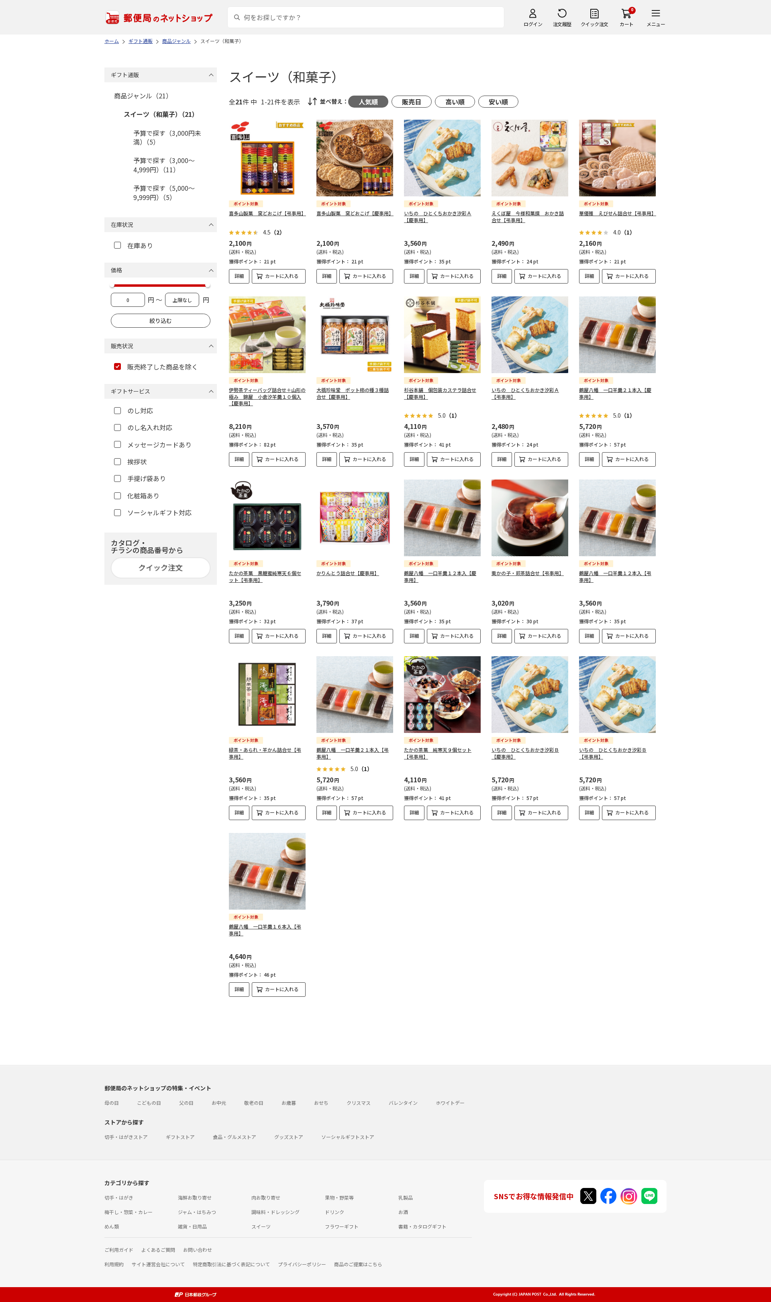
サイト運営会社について (158, 1264)
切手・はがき (118, 1197)
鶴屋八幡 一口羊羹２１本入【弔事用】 (352, 753)
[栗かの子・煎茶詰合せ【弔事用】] (530, 518)
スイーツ (261, 1226)
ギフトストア (180, 1136)
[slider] (112, 284)
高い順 (455, 101)
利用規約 (114, 1264)
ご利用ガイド (118, 1249)
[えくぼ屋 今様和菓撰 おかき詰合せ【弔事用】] (530, 158)
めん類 (111, 1226)
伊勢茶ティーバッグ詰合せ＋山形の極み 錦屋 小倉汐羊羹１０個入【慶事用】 (267, 396)
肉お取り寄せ (265, 1197)
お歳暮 (288, 1102)
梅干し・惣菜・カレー (128, 1211)
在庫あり (140, 245)
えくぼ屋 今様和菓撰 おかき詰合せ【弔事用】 (528, 216)
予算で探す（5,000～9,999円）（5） (164, 192)
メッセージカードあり (159, 444)
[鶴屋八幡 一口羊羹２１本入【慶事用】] (617, 334)
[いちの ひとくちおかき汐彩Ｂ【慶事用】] (530, 694)
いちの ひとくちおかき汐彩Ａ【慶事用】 (437, 216)
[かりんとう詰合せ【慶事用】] (354, 518)
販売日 (411, 101)
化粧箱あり (143, 495)
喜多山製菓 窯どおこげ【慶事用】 (355, 213)
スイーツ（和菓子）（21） (161, 114)
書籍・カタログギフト (422, 1226)
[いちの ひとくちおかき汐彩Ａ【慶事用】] (442, 158)
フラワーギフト (342, 1226)
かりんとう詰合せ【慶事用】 (347, 572)
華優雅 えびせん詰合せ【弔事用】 (617, 213)
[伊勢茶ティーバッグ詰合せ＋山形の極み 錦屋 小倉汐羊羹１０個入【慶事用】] (267, 334)
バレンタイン (403, 1102)
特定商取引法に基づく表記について (231, 1264)
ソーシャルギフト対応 (159, 512)
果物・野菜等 (339, 1197)
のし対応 (140, 410)
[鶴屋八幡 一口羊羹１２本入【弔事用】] (617, 518)
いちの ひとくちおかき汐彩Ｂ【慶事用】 (525, 753)
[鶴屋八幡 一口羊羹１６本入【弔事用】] (267, 871)
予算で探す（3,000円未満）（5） (167, 137)
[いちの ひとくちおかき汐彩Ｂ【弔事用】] (617, 694)
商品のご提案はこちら (358, 1264)
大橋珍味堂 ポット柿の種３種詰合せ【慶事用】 (352, 393)
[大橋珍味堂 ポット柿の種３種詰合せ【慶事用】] (354, 334)
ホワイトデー (450, 1102)
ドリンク (334, 1211)
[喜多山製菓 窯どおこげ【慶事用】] (354, 158)
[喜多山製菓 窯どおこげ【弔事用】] (267, 158)
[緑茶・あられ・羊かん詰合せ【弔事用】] (267, 694)
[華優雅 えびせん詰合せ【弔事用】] (617, 158)
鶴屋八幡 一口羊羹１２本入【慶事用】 (440, 576)
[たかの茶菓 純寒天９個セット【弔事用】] (442, 694)
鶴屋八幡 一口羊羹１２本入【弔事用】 (615, 576)
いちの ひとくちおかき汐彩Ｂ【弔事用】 (613, 753)
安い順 (498, 101)
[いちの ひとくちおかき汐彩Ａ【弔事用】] (530, 334)
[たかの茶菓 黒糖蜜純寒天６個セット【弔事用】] (267, 518)
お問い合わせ (197, 1249)
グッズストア (288, 1136)
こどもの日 (149, 1102)
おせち (321, 1102)
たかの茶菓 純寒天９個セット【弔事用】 (437, 753)
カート (627, 23)
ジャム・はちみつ (197, 1211)
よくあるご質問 (158, 1249)
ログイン (533, 23)
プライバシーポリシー (302, 1264)
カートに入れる (282, 275)
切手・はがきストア (126, 1136)
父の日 (186, 1102)
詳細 (239, 275)
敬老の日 (253, 1102)
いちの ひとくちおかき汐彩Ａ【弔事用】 (525, 393)
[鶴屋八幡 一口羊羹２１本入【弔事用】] (354, 694)
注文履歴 (562, 23)
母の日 (111, 1102)
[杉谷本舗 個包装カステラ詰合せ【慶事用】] (442, 334)
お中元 (219, 1102)
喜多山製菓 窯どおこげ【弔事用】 (267, 213)
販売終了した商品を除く (162, 366)
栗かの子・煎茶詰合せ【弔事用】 (528, 572)
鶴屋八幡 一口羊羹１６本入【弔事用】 (265, 930)
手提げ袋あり (146, 478)
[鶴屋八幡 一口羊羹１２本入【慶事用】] (442, 518)
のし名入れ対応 (149, 427)
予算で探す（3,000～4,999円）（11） (164, 164)
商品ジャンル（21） (143, 95)
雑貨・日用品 (192, 1226)
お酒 (403, 1211)
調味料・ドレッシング (275, 1211)
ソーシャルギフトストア (347, 1136)
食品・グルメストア (234, 1136)
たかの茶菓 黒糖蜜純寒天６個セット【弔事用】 (265, 576)
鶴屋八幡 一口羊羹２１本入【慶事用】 (615, 393)
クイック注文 (594, 23)
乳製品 (405, 1197)
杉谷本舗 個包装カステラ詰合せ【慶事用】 (440, 393)
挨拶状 (137, 461)
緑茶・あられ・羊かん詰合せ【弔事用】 (265, 753)
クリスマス (359, 1102)
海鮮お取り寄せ (195, 1197)
